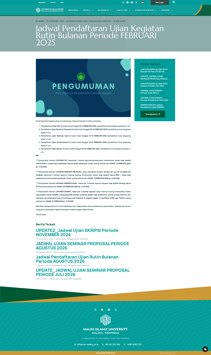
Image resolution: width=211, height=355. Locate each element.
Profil (86, 10)
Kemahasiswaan (144, 10)
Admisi (53, 2)
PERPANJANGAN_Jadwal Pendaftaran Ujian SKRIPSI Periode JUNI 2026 (152, 106)
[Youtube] (132, 2)
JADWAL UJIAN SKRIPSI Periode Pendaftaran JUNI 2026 (154, 99)
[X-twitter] (136, 2)
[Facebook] (127, 2)
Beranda (73, 10)
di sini (127, 126)
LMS (61, 2)
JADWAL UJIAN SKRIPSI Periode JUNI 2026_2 (151, 91)
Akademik (42, 2)
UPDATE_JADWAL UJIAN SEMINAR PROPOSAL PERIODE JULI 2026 (82, 272)
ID (145, 2)
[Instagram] (123, 2)
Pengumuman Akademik (100, 21)
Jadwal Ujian (60, 239)
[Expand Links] (205, 349)
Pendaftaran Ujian (78, 21)
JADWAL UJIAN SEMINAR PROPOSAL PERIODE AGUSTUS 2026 (82, 246)
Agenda (165, 10)
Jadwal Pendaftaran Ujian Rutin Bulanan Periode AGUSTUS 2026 (77, 259)
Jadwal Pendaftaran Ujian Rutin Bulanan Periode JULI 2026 (154, 84)
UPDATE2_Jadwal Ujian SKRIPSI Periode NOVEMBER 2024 (77, 232)
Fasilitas (122, 10)
